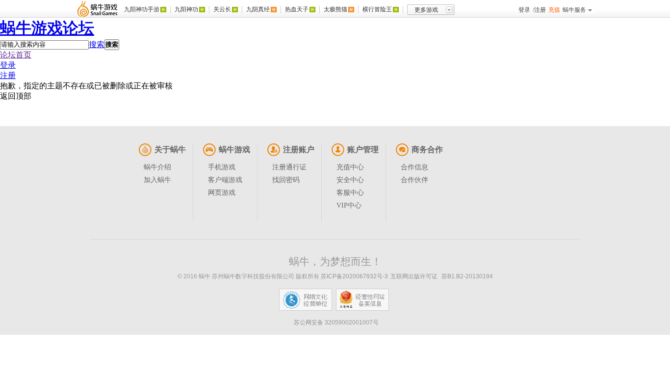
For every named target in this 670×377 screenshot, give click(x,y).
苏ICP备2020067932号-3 (354, 276)
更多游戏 (426, 9)
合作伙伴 (414, 180)
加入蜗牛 (157, 180)
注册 (540, 9)
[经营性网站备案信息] (362, 300)
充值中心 (350, 167)
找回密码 (286, 180)
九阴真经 (258, 9)
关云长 (222, 9)
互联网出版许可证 (414, 276)
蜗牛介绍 (157, 167)
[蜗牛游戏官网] (97, 9)
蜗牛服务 (574, 9)
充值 (554, 9)
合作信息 (414, 167)
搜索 (96, 44)
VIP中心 (348, 205)
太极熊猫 (335, 9)
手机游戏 (221, 167)
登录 (524, 9)
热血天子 (297, 9)
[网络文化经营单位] (305, 300)
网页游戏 (221, 192)
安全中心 (350, 180)
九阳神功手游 (141, 9)
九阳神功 (186, 9)
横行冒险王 (377, 9)
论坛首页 (15, 55)
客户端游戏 (225, 180)
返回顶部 (15, 96)
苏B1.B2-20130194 (467, 276)
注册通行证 (289, 167)
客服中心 (350, 192)
